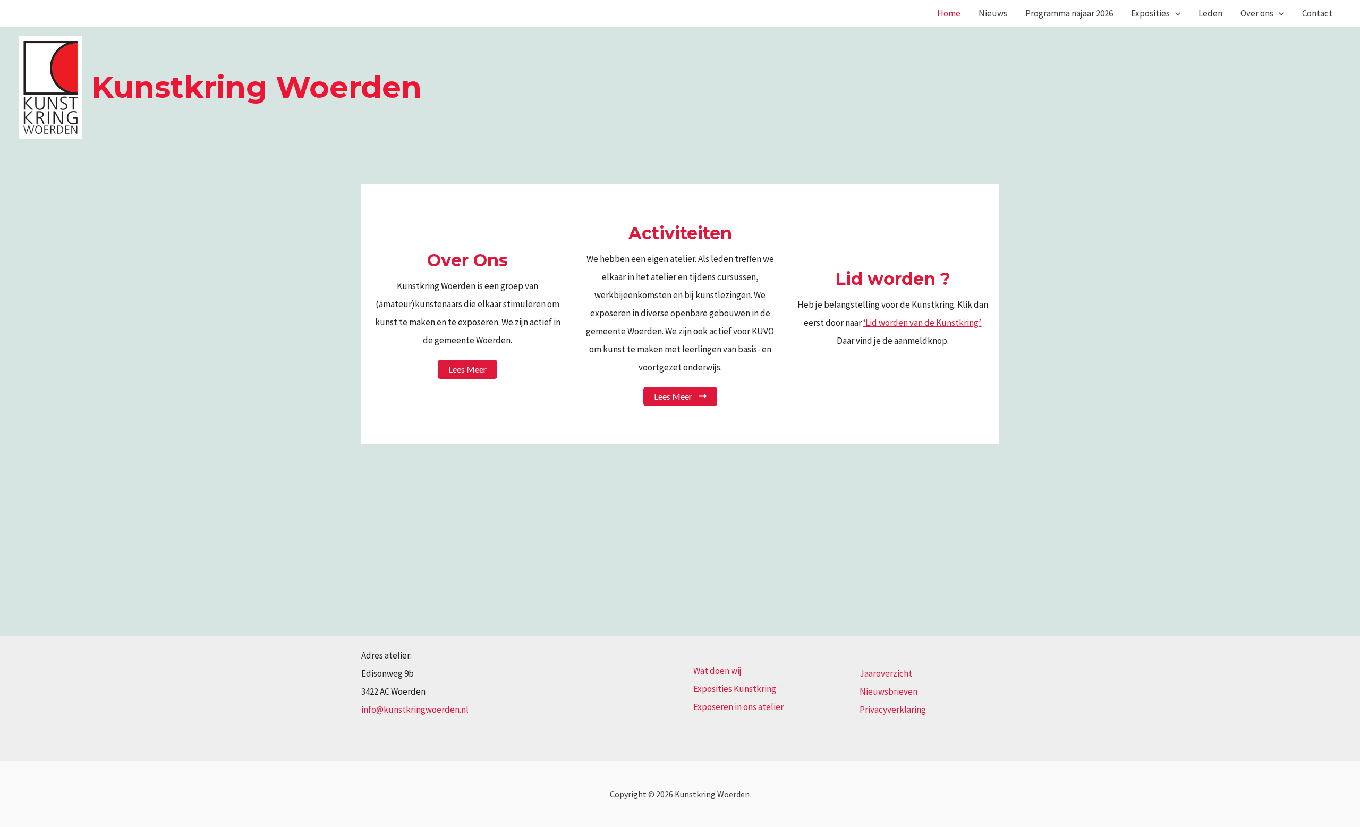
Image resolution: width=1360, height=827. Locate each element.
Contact (1317, 13)
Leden (1210, 13)
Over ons (1256, 13)
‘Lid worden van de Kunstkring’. (922, 322)
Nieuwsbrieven (888, 691)
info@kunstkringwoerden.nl (415, 709)
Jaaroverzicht (886, 673)
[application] (1175, 13)
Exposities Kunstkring (734, 689)
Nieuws (993, 13)
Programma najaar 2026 (1069, 13)
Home (948, 13)
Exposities (1150, 13)
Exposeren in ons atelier (738, 707)
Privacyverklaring (893, 709)
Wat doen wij (717, 671)
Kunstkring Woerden (256, 87)
